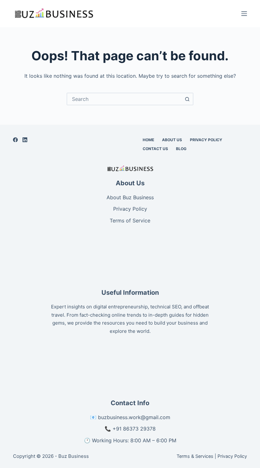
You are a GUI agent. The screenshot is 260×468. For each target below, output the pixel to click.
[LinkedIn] (25, 139)
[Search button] (187, 99)
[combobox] (124, 99)
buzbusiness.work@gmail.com (134, 417)
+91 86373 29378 (134, 428)
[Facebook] (15, 139)
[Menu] (244, 13)
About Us (172, 139)
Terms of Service (130, 220)
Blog (181, 148)
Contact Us (155, 148)
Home (148, 139)
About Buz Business (130, 197)
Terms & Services (195, 456)
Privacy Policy (206, 139)
